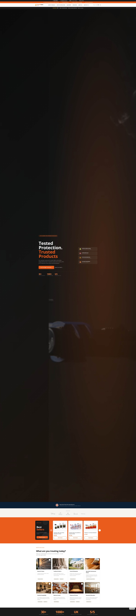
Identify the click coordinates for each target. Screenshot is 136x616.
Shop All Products (42, 537)
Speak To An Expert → (59, 267)
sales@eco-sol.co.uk (64, 0)
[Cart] (98, 5)
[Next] (100, 530)
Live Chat (82, 0)
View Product (60, 537)
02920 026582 (55, 0)
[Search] (94, 5)
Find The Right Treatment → (46, 267)
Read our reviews (80, 8)
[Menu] (100, 5)
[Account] (96, 5)
